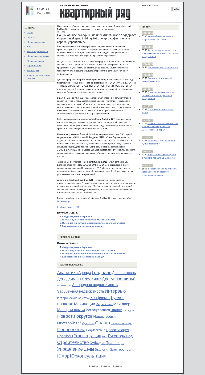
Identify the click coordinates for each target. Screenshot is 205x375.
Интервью (115, 291)
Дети (61, 279)
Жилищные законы (36, 42)
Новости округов (75, 316)
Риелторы (117, 336)
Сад (129, 336)
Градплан (101, 272)
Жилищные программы (38, 56)
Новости (146, 27)
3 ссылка (117, 366)
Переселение (71, 329)
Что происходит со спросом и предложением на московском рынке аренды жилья (160, 53)
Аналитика (67, 272)
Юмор (63, 356)
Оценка (114, 324)
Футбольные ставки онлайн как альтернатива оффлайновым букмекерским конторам (160, 126)
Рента (104, 336)
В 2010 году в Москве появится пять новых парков (88, 220)
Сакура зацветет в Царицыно (77, 216)
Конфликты (100, 298)
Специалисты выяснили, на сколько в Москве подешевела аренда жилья (158, 95)
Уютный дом (33, 70)
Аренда (84, 273)
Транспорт (115, 343)
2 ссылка (105, 366)
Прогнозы (65, 336)
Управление (70, 349)
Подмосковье (95, 330)
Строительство (73, 342)
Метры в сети (104, 304)
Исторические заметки (73, 298)
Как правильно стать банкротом (163, 67)
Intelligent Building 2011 (68, 207)
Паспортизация (124, 323)
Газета (30, 32)
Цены (88, 349)
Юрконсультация (88, 355)
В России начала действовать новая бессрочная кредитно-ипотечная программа (159, 172)
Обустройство (69, 323)
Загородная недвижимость (95, 285)
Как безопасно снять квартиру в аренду (83, 226)
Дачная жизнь (124, 273)
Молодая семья (71, 310)
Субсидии (98, 343)
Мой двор (121, 304)
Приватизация (117, 330)
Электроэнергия (122, 349)
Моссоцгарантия (98, 310)
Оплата (102, 322)
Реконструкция (87, 335)
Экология (102, 349)
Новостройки (104, 316)
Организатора (63, 201)
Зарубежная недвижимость (80, 291)
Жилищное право (35, 61)
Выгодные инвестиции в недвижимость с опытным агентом (93, 223)
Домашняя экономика (83, 279)
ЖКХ (29, 47)
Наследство (129, 310)
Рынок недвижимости (37, 51)
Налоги (116, 310)
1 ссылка (93, 366)
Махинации (84, 304)
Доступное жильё (118, 278)
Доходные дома (64, 285)
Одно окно (88, 323)
